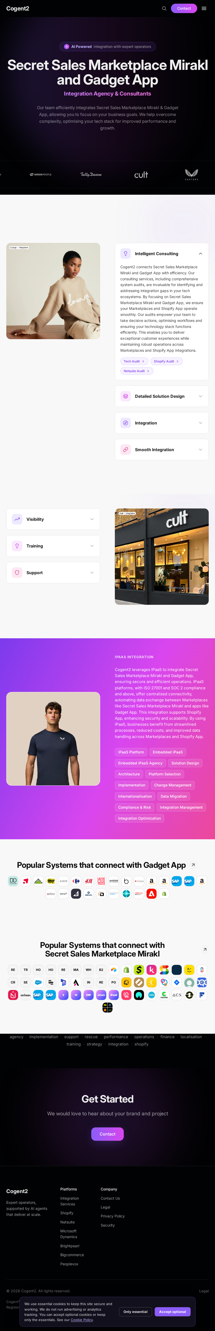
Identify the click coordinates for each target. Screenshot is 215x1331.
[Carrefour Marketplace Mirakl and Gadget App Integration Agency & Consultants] (76, 881)
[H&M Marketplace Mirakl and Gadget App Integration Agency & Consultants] (88, 881)
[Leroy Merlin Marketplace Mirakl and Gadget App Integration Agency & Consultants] (38, 881)
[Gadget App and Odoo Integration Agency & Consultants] (51, 893)
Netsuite (67, 1222)
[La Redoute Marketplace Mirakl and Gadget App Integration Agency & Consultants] (101, 881)
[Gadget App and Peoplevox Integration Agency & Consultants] (114, 893)
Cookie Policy (82, 1320)
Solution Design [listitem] (185, 763)
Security (108, 1225)
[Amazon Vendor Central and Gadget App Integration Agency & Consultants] (164, 881)
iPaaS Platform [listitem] (131, 752)
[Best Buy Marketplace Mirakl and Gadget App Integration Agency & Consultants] (51, 881)
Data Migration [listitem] (174, 796)
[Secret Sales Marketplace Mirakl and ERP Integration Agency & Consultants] (88, 995)
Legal (105, 1207)
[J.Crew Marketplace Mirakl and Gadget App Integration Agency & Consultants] (63, 881)
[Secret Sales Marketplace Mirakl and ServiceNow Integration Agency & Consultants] (189, 982)
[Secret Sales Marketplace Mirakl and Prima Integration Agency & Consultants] (107, 1007)
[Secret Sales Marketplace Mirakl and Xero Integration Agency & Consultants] (151, 995)
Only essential (135, 1312)
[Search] (164, 8)
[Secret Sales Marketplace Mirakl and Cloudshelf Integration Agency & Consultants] (126, 995)
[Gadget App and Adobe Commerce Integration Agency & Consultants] (151, 893)
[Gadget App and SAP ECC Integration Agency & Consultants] (176, 881)
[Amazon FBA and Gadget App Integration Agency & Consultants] (151, 881)
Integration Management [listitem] (181, 807)
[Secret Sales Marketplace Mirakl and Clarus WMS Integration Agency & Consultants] (176, 970)
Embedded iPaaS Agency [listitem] (140, 763)
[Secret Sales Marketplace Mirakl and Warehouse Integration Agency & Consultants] (76, 995)
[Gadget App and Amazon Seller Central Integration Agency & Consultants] (202, 881)
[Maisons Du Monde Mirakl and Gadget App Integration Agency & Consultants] (114, 881)
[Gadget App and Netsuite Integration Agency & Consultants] (139, 893)
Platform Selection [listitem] (165, 774)
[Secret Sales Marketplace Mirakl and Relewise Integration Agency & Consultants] (202, 982)
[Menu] (204, 8)
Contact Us (110, 1198)
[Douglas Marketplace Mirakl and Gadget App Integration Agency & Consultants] (13, 881)
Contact (184, 8)
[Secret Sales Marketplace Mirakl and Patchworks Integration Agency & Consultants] (126, 982)
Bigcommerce (72, 1254)
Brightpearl (69, 1246)
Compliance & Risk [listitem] (134, 807)
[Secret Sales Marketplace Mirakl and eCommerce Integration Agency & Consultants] (101, 995)
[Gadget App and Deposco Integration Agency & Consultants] (101, 893)
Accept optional (172, 1312)
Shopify (66, 1213)
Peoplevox (69, 1264)
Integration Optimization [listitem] (139, 818)
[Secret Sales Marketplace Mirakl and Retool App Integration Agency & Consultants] (51, 982)
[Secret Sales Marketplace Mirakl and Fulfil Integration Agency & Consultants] (202, 995)
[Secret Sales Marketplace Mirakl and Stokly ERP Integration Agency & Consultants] (164, 982)
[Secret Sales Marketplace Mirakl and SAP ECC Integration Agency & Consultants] (38, 995)
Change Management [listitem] (172, 785)
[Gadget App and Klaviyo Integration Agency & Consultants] (63, 893)
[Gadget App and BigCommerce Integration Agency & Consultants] (76, 893)
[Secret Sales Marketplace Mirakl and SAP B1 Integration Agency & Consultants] (51, 995)
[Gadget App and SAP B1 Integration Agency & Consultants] (189, 881)
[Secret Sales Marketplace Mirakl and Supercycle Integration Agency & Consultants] (189, 995)
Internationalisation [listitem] (135, 796)
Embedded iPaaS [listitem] (168, 752)
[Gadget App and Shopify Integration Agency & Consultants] (164, 893)
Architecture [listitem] (129, 774)
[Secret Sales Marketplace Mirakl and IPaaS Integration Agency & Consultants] (114, 995)
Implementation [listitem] (131, 785)
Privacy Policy (113, 1216)
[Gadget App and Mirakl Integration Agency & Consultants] (88, 893)
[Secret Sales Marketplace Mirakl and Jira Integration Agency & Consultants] (176, 982)
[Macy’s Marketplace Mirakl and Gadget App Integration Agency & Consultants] (139, 881)
